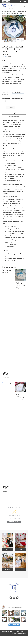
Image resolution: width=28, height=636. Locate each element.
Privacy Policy (16, 631)
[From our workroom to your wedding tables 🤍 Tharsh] (17, 613)
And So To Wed (15, 191)
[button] (24, 17)
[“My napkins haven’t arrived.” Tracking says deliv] (23, 619)
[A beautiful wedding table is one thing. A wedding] (4, 613)
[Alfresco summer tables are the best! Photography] (17, 619)
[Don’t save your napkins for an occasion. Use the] (11, 613)
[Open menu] (24, 6)
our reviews (6, 1)
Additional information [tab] (14, 116)
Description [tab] (14, 113)
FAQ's (20, 569)
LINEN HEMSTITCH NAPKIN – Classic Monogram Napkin (6, 488)
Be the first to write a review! (14, 522)
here (8, 157)
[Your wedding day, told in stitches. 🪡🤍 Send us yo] (11, 619)
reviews (7, 549)
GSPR (22, 631)
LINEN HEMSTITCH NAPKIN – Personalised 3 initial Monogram (20, 396)
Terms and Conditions (7, 631)
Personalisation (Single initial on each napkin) (12, 100)
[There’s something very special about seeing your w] (4, 619)
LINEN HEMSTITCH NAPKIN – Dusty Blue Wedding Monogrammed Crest (20, 286)
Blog (4, 223)
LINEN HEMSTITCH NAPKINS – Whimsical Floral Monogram (7, 374)
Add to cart (10, 107)
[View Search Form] (20, 1)
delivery (7, 569)
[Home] (2, 11)
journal (20, 549)
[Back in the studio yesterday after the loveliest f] (23, 613)
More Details (7, 493)
